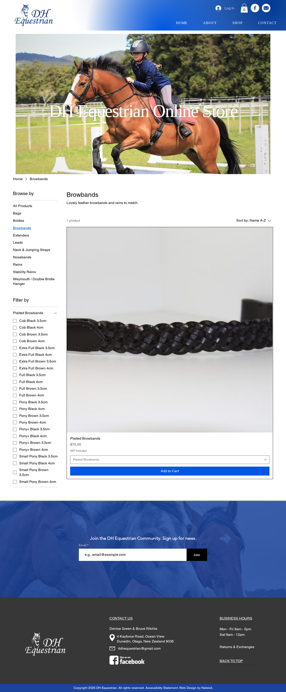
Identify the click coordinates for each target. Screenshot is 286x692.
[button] (244, 8)
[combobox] (169, 459)
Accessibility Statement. (162, 688)
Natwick (207, 688)
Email (83, 545)
